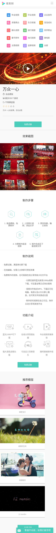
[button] (28, 68)
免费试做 (28, 124)
